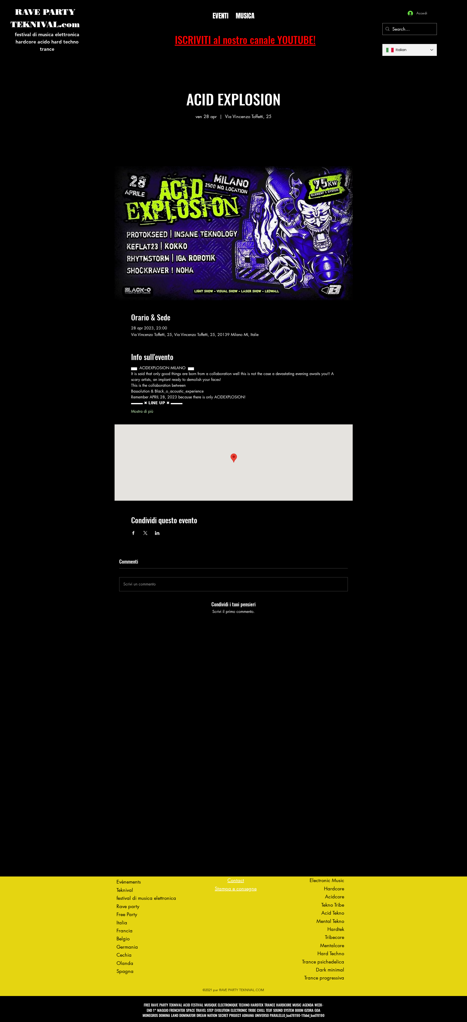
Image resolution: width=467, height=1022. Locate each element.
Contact (235, 880)
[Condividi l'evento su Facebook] (133, 533)
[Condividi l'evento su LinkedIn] (157, 533)
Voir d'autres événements (233, 143)
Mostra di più (142, 411)
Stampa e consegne (236, 888)
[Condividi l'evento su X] (145, 533)
